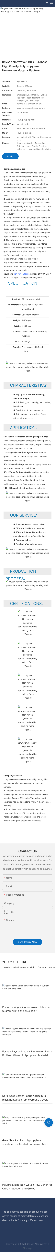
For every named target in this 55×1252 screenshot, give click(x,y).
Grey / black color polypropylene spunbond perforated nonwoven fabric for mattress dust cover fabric (25, 1142)
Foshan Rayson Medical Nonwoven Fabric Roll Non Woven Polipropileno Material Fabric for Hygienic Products (27, 1053)
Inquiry (10, 156)
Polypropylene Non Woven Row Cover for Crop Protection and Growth (27, 1186)
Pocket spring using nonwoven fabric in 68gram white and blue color (26, 1009)
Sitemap (27, 1248)
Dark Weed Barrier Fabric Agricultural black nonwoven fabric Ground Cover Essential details (24, 1098)
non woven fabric (22, 274)
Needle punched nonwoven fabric (19, 967)
